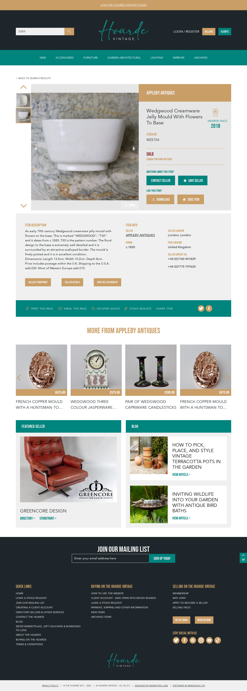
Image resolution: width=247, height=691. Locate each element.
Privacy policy (50, 685)
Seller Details (72, 282)
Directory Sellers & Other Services (40, 612)
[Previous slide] (23, 87)
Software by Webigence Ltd (189, 685)
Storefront (47, 518)
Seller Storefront (38, 282)
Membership (181, 593)
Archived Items (101, 617)
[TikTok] (217, 640)
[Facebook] (209, 308)
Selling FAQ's (181, 607)
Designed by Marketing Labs (151, 685)
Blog (19, 621)
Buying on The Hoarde (31, 639)
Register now (204, 620)
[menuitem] (23, 100)
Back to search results (35, 78)
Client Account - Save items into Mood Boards (123, 598)
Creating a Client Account (34, 607)
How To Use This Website (107, 593)
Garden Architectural (124, 57)
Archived (200, 57)
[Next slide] (23, 205)
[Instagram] (201, 640)
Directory (26, 518)
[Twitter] (201, 308)
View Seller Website (107, 282)
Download (163, 199)
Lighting (157, 57)
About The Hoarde (28, 634)
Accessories (65, 57)
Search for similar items (159, 159)
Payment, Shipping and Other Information (119, 607)
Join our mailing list (30, 602)
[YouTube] (209, 640)
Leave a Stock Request (31, 598)
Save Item (193, 199)
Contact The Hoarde (30, 617)
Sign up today (162, 558)
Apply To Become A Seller (190, 602)
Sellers (209, 31)
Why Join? (179, 598)
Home (20, 593)
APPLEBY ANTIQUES (140, 235)
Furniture (90, 57)
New (43, 57)
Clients (225, 31)
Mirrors (178, 57)
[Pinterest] (192, 640)
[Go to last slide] (19, 377)
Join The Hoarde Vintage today (123, 5)
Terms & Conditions (29, 644)
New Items (98, 612)
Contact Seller (160, 180)
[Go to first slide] (131, 146)
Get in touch (181, 620)
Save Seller (195, 180)
